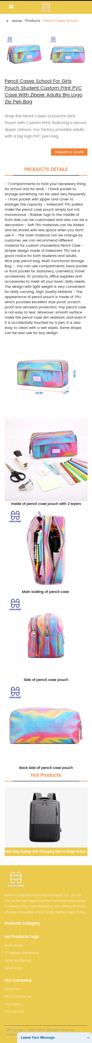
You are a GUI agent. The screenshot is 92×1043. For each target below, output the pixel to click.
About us (12, 989)
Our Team (13, 1004)
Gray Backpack (18, 960)
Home (17, 21)
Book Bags (13, 945)
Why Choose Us (18, 996)
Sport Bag (13, 968)
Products (32, 21)
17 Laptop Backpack (22, 952)
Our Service (14, 1012)
